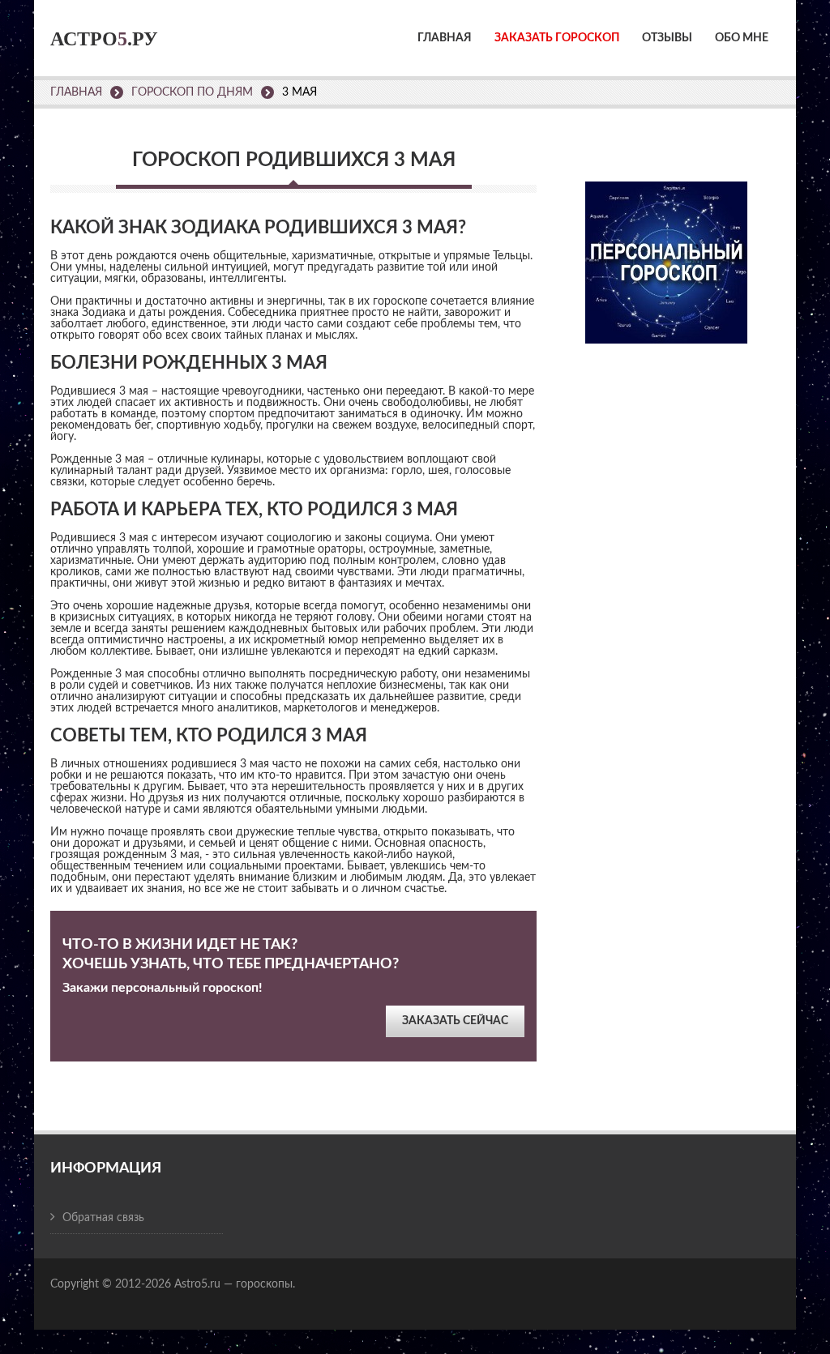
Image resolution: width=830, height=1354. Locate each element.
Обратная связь (103, 1218)
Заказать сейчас (455, 1021)
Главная (444, 38)
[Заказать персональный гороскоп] (666, 251)
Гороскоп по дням (192, 92)
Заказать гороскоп (556, 38)
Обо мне (741, 38)
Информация (105, 1168)
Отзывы (667, 38)
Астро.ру (104, 38)
